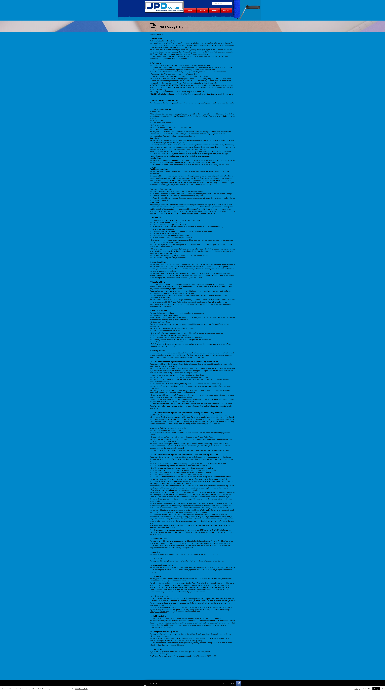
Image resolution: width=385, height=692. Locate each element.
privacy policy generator (193, 609)
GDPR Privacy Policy (81, 689)
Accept (376, 689)
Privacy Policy (158, 656)
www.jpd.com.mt (196, 43)
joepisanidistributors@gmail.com (184, 373)
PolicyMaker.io (203, 607)
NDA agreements (156, 211)
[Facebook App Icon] (238, 683)
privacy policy (175, 607)
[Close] (382, 688)
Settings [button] (357, 689)
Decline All (366, 689)
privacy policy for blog (158, 612)
